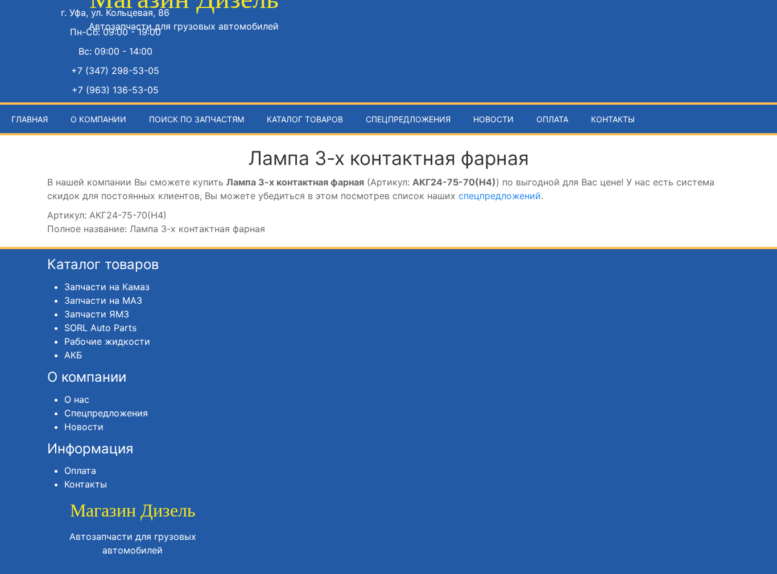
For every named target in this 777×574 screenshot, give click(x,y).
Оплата (552, 119)
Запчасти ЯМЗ (96, 314)
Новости (493, 119)
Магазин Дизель (133, 510)
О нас (76, 399)
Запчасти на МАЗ (103, 300)
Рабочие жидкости (107, 341)
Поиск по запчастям (196, 119)
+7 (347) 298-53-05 (115, 70)
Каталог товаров (305, 119)
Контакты (613, 119)
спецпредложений (499, 195)
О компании (98, 119)
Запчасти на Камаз (107, 286)
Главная (29, 119)
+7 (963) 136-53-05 (115, 90)
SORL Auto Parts (100, 327)
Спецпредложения (408, 119)
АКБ (73, 355)
